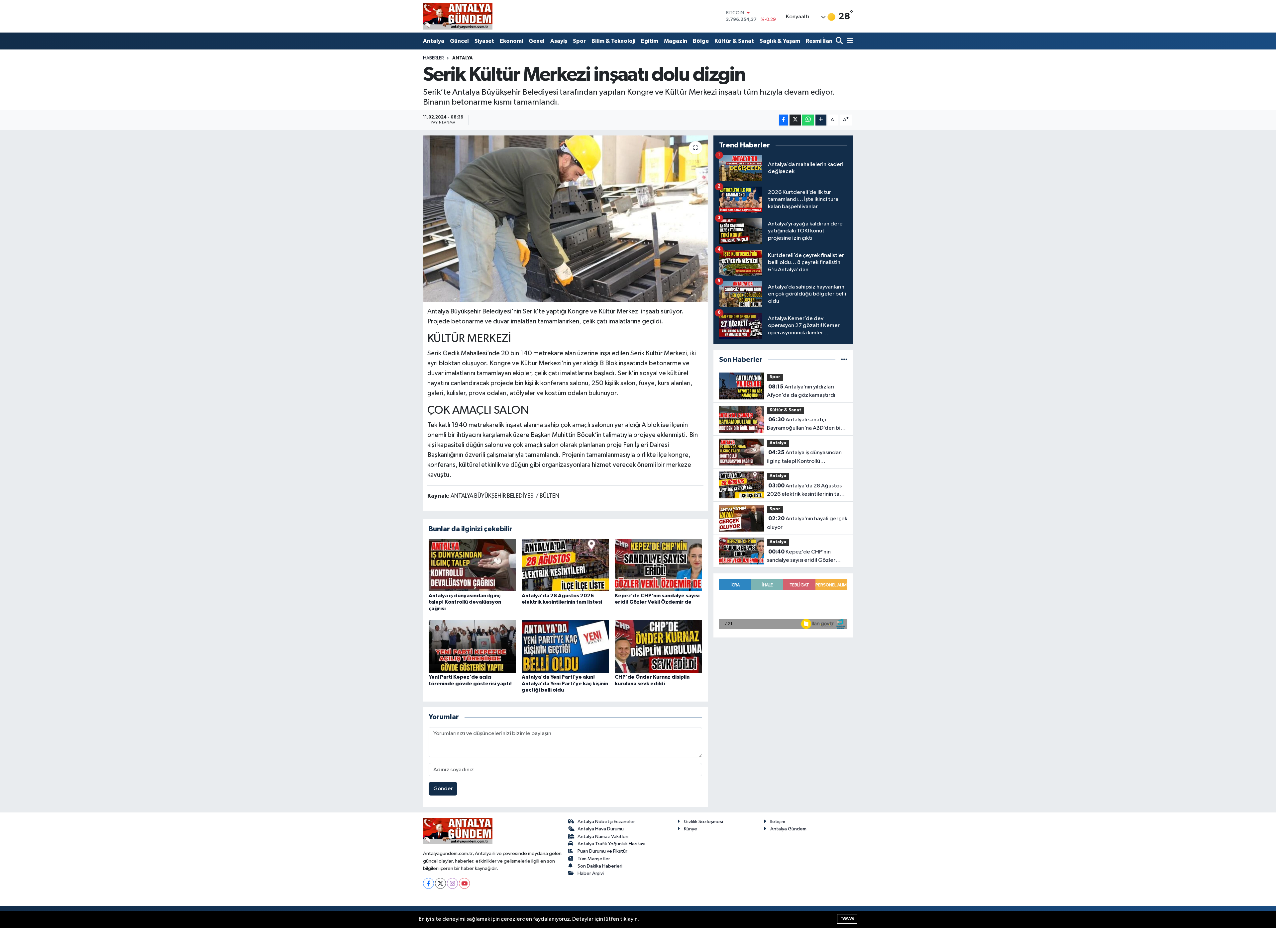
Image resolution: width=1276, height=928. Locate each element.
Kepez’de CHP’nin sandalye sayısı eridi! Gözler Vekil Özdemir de (801, 557)
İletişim (777, 821)
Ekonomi (511, 41)
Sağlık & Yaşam (780, 41)
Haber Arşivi (591, 873)
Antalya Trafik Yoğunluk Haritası (611, 843)
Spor (579, 41)
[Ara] (840, 41)
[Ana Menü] (848, 41)
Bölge (701, 41)
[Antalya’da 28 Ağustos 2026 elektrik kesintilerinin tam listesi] (565, 565)
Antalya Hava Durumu (601, 828)
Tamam (847, 918)
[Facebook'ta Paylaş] (783, 120)
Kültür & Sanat (734, 41)
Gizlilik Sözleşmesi (703, 821)
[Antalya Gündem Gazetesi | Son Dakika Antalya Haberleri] (457, 16)
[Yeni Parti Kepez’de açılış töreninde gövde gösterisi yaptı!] (472, 646)
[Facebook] (428, 883)
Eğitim (649, 41)
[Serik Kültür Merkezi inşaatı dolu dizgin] (565, 218)
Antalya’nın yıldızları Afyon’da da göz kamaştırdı (801, 391)
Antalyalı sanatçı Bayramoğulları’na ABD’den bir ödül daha (804, 425)
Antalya (433, 41)
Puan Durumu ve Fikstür (602, 851)
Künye (690, 828)
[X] (440, 883)
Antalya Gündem (788, 828)
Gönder (443, 789)
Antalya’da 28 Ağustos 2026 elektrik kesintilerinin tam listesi (805, 491)
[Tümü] (844, 360)
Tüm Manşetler (594, 858)
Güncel (459, 41)
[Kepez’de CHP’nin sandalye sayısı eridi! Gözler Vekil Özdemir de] (658, 565)
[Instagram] (452, 883)
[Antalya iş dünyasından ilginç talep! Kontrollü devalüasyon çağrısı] (472, 565)
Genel (537, 41)
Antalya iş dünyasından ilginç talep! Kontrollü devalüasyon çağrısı (465, 602)
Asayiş (558, 41)
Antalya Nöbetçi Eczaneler (606, 821)
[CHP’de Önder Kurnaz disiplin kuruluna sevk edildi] (658, 646)
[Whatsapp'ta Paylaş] (808, 120)
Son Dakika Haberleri (600, 866)
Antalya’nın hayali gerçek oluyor (807, 523)
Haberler (433, 58)
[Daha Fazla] (820, 120)
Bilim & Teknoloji (613, 41)
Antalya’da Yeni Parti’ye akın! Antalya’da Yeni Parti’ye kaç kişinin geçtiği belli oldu (565, 683)
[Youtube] (464, 883)
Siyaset (484, 41)
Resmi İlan (819, 41)
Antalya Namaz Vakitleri (603, 836)
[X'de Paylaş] (795, 120)
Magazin (675, 41)
